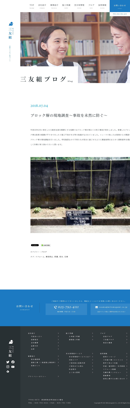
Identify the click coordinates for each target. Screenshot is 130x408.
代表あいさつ (36, 336)
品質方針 (34, 346)
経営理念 (34, 340)
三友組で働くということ (113, 360)
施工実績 (66, 6)
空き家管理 (79, 6)
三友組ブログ (108, 340)
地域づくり (35, 366)
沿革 (33, 349)
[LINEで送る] (44, 245)
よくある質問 (74, 372)
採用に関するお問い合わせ (114, 379)
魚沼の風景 (107, 343)
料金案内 (72, 369)
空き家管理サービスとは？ (80, 357)
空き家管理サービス (74, 354)
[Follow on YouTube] (13, 367)
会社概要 (34, 343)
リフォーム (39, 256)
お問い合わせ (120, 6)
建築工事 (44, 362)
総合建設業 (35, 359)
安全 (61, 256)
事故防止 (49, 256)
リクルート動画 (109, 369)
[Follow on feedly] (8, 372)
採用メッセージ (109, 357)
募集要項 (106, 375)
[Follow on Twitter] (8, 362)
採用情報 (102, 6)
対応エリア (73, 360)
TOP (32, 6)
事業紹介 (54, 6)
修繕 (56, 256)
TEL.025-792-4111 (120, 14)
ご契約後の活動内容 (77, 363)
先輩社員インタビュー (112, 372)
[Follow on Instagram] (8, 367)
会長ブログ (107, 336)
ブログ (91, 6)
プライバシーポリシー (37, 376)
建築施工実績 (74, 340)
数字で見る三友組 (110, 363)
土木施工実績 (74, 336)
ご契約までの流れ (76, 366)
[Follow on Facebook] (13, 362)
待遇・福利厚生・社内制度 (114, 366)
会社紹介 (42, 6)
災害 (66, 256)
